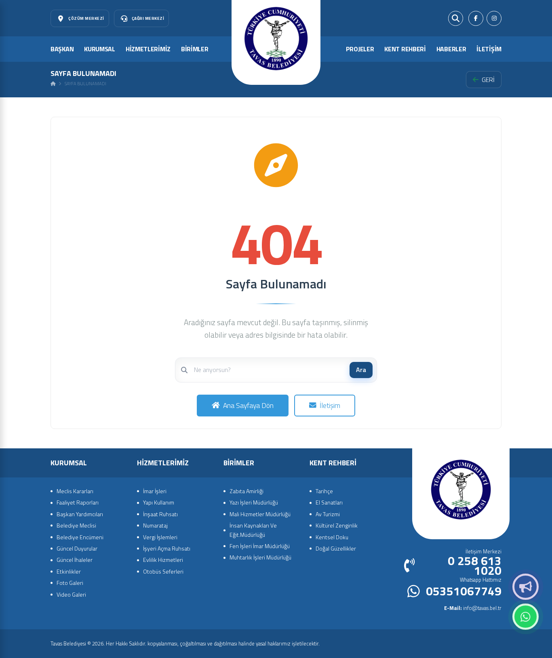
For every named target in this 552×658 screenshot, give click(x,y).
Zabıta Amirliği (246, 491)
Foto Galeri (70, 582)
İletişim (330, 405)
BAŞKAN (62, 49)
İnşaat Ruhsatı (160, 514)
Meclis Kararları (75, 491)
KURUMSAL (99, 49)
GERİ (488, 79)
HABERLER (451, 49)
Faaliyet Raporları (78, 502)
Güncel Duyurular (77, 548)
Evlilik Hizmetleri (163, 559)
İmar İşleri (154, 491)
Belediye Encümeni (80, 537)
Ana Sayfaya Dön (248, 405)
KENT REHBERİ (405, 49)
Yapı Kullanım (158, 502)
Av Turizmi (328, 514)
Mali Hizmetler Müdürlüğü (260, 514)
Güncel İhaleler (75, 559)
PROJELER (360, 49)
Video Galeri (71, 594)
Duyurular (525, 587)
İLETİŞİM (488, 49)
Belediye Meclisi (76, 525)
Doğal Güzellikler (336, 548)
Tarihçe (324, 491)
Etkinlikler (69, 571)
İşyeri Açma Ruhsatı (166, 548)
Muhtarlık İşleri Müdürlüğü (260, 557)
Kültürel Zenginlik (337, 525)
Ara (361, 369)
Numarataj (155, 525)
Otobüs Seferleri (163, 571)
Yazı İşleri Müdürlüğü (254, 502)
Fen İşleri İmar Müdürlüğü (260, 546)
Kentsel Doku (332, 537)
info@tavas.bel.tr (472, 608)
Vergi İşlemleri (160, 537)
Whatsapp (525, 616)
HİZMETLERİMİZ (148, 49)
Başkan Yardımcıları (80, 514)
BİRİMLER (195, 49)
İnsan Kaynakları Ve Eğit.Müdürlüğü (253, 529)
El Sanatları (329, 502)
